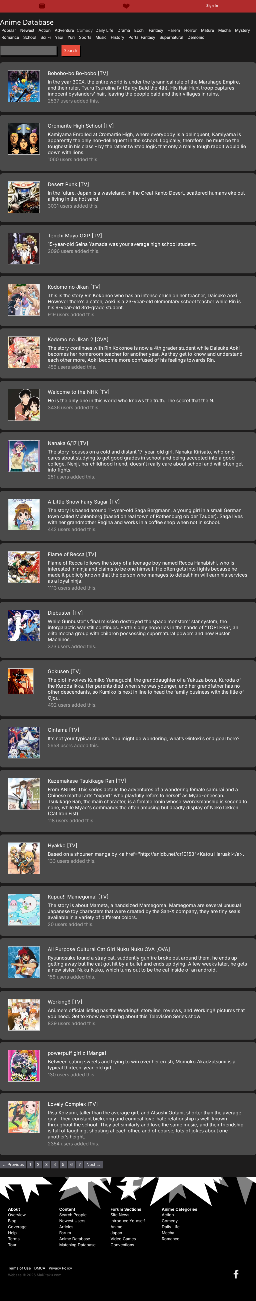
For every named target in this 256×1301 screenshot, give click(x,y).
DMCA (39, 1268)
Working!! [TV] (65, 1002)
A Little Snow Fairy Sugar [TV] (84, 502)
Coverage (17, 1226)
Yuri (71, 37)
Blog (12, 1220)
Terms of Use (19, 1268)
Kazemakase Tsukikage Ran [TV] (87, 781)
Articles (66, 1226)
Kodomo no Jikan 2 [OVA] (78, 339)
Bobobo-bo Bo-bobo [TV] (78, 73)
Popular (9, 30)
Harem (174, 30)
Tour (12, 1244)
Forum (65, 1232)
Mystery (242, 30)
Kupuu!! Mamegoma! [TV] (78, 897)
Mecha (224, 30)
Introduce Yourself (127, 1220)
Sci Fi (45, 37)
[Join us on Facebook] (237, 1274)
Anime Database (74, 1238)
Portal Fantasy (141, 37)
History (117, 37)
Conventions (122, 1244)
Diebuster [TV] (65, 613)
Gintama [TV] (63, 730)
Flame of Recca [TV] (72, 554)
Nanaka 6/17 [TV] (68, 443)
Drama (124, 30)
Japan (116, 1232)
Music (101, 37)
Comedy (170, 1220)
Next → (93, 1164)
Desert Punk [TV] (68, 184)
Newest (27, 30)
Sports (85, 37)
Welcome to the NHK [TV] (79, 392)
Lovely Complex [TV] (73, 1104)
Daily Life (104, 30)
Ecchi (139, 30)
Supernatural (171, 37)
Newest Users (72, 1220)
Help (12, 1232)
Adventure (64, 30)
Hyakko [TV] (62, 845)
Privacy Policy (60, 1268)
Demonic (196, 37)
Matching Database (77, 1244)
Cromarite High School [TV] (81, 126)
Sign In (212, 6)
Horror (190, 30)
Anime (116, 1226)
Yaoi (59, 37)
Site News (119, 1214)
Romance (10, 37)
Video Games (123, 1238)
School (29, 37)
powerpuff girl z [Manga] (77, 1053)
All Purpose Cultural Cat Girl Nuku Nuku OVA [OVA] (109, 949)
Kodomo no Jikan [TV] (74, 287)
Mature (207, 30)
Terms (14, 1238)
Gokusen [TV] (64, 671)
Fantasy (156, 30)
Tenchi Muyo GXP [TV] (75, 236)
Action (44, 30)
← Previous (13, 1164)
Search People (72, 1214)
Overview (17, 1214)
